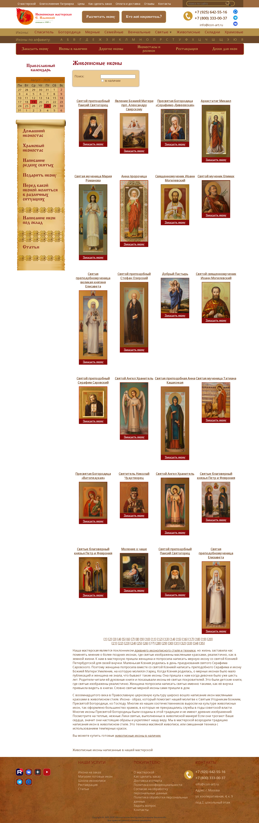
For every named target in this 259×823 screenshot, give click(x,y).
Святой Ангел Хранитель (134, 378)
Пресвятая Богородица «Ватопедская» (93, 476)
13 (40, 98)
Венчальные (139, 32)
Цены (81, 3)
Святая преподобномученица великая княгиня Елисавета (93, 280)
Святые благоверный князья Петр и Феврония (216, 476)
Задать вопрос (145, 806)
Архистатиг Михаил (216, 101)
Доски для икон (224, 49)
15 (54, 98)
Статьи (31, 247)
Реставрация (187, 49)
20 (40, 102)
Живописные (188, 32)
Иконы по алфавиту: (33, 39)
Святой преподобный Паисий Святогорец (93, 103)
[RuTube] (19, 772)
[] (105, 639)
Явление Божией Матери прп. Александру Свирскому (134, 105)
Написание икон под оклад (39, 220)
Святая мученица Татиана (216, 378)
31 (47, 90)
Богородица (69, 32)
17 (19, 102)
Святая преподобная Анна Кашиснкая (175, 380)
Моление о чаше (134, 549)
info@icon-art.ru (211, 25)
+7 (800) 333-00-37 (211, 18)
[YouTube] (47, 772)
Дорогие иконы (111, 49)
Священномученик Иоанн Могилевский (175, 178)
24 (19, 106)
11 (26, 98)
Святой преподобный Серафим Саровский (93, 380)
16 (61, 98)
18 (26, 102)
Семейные (113, 32)
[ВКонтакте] (235, 25)
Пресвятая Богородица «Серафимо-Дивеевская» (175, 103)
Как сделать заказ (100, 3)
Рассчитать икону (100, 17)
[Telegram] (19, 782)
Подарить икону (39, 175)
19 (33, 102)
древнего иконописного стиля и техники (164, 650)
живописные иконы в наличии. (138, 735)
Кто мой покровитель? (144, 17)
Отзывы (149, 3)
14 (47, 98)
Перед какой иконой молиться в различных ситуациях (40, 192)
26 (33, 106)
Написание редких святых (38, 162)
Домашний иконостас (34, 133)
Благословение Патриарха (56, 3)
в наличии (112, 81)
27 (19, 90)
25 (26, 106)
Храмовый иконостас (33, 148)
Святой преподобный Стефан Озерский (134, 276)
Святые (161, 32)
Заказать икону (35, 49)
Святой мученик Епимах (216, 176)
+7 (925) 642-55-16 (211, 12)
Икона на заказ (89, 772)
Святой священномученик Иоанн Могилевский (216, 276)
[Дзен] (38, 772)
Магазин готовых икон (95, 776)
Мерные (92, 32)
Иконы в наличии (73, 49)
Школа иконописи (91, 781)
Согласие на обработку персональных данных (151, 791)
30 (40, 90)
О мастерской (27, 3)
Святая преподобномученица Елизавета (216, 553)
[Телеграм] (235, 19)
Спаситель (44, 32)
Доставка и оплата (148, 781)
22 (54, 102)
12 (33, 98)
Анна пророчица (134, 176)
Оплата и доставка (128, 3)
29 (33, 90)
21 (47, 102)
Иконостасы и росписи (148, 49)
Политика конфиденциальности (158, 785)
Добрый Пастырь (175, 274)
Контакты (164, 3)
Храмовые (234, 32)
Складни (212, 32)
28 (26, 90)
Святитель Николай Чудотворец (134, 476)
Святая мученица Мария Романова (93, 178)
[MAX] (28, 782)
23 (61, 102)
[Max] (235, 13)
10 (19, 98)
